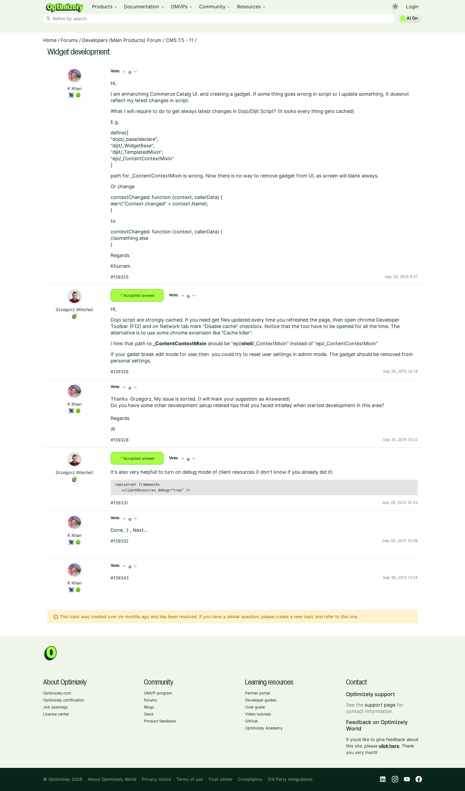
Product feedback (160, 721)
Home (50, 40)
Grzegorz (141, 399)
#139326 (120, 371)
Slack (149, 714)
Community (215, 6)
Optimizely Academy (264, 728)
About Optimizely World (112, 779)
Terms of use (189, 779)
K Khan (75, 88)
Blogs (149, 707)
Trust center (220, 779)
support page (380, 705)
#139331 (119, 502)
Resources (251, 6)
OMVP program (158, 693)
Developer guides (261, 700)
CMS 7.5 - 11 (179, 40)
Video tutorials (258, 714)
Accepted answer (137, 295)
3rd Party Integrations (289, 779)
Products (105, 6)
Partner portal (257, 693)
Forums (69, 40)
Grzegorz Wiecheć (74, 309)
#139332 (120, 541)
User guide (255, 707)
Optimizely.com (57, 693)
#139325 (120, 277)
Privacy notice (156, 779)
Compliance (250, 779)
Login (412, 6)
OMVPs (182, 6)
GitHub (251, 721)
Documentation (144, 6)
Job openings (55, 707)
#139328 (120, 440)
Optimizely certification (63, 700)
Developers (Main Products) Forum (121, 40)
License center (56, 714)
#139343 (120, 577)
